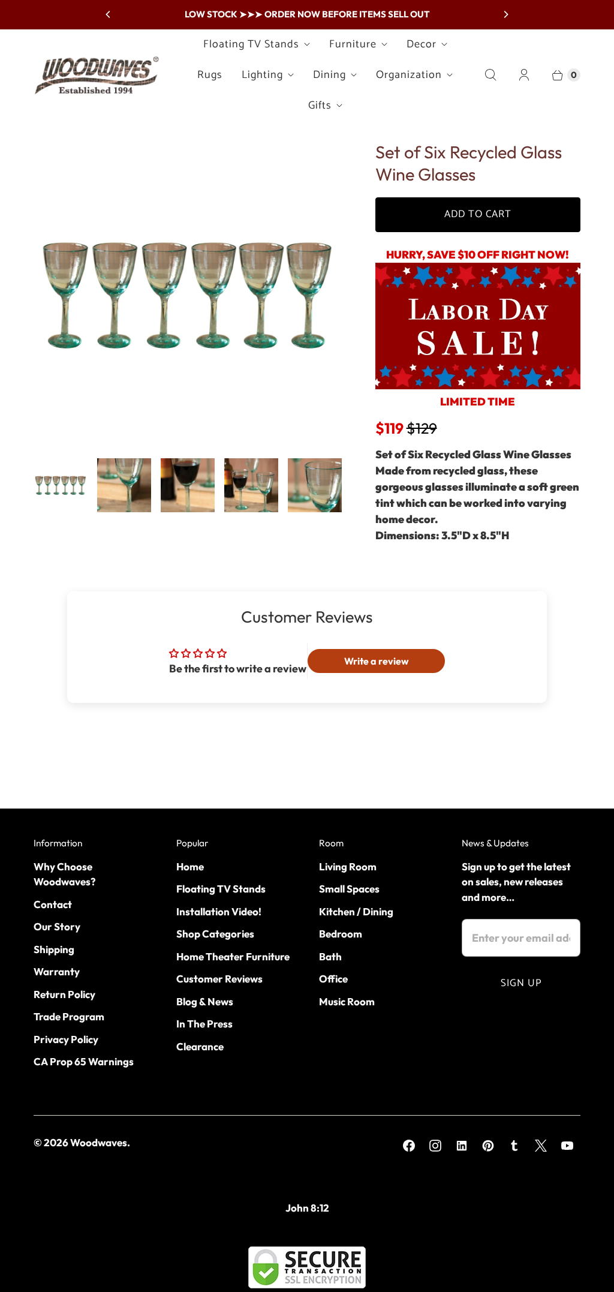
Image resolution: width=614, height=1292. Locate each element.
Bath (330, 956)
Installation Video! (218, 911)
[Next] (505, 14)
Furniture (353, 44)
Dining (329, 75)
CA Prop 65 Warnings (84, 1061)
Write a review (376, 661)
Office (333, 978)
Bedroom (340, 933)
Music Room (347, 1001)
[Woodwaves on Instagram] (435, 1145)
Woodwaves (98, 1142)
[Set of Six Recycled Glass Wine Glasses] (188, 295)
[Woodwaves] (96, 75)
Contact (53, 904)
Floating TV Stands (251, 44)
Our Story (57, 926)
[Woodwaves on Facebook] (409, 1145)
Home (190, 866)
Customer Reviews (219, 978)
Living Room (348, 866)
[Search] (490, 75)
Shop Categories (215, 933)
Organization (409, 75)
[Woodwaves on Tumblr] (514, 1145)
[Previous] (108, 14)
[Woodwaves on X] (541, 1145)
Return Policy (64, 994)
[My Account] (524, 75)
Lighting (262, 75)
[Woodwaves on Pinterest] (488, 1145)
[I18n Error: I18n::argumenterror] (61, 485)
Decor (422, 44)
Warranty (57, 971)
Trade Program (69, 1016)
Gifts (320, 106)
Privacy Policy (66, 1039)
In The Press (204, 1023)
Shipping (54, 949)
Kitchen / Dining (356, 911)
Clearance (200, 1046)
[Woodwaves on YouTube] (567, 1145)
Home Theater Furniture (233, 956)
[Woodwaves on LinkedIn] (462, 1145)
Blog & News (204, 1001)
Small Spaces (349, 888)
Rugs (209, 75)
